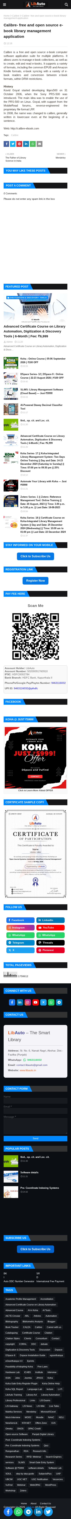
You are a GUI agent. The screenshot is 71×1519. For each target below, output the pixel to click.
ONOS (20, 1428)
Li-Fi (60, 1389)
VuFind (9, 1485)
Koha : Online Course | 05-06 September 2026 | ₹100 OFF (43, 360)
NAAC (51, 1417)
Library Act (31, 1395)
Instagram (18, 927)
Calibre (15, 16)
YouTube (48, 927)
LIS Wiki (41, 1406)
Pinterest (48, 950)
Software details (29, 1172)
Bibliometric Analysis (33, 1321)
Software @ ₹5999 (14, 1468)
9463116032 (34, 1059)
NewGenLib (11, 1423)
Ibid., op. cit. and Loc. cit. (35, 420)
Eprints (30, 1361)
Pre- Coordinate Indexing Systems (39, 1188)
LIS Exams (45, 1400)
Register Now (35, 580)
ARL (27, 1316)
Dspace (58, 1350)
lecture (50, 1389)
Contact (55, 1338)
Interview (52, 1372)
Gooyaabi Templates (54, 1514)
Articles (37, 1316)
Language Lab (34, 1389)
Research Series (13, 1457)
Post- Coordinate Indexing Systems (22, 1440)
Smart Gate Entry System (41, 1462)
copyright (10, 1344)
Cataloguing (11, 1333)
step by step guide (25, 1473)
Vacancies (58, 1479)
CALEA (26, 1327)
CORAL (23, 1344)
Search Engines (54, 1457)
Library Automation (50, 1395)
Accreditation (46, 1299)
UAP (58, 1473)
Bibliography (11, 1321)
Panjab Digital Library (43, 1434)
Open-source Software (16, 1434)
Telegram (18, 942)
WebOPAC (35, 1485)
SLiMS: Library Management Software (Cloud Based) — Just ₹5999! (41, 391)
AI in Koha (33, 1310)
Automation (51, 1316)
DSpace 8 (10, 1355)
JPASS (39, 1378)
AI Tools (46, 1310)
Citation (48, 1333)
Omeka (9, 1428)
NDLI (61, 1417)
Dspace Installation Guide (32, 1355)
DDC (33, 1344)
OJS (53, 1423)
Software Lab (55, 1468)
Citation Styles (12, 1338)
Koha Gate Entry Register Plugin (21, 1383)
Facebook (18, 920)
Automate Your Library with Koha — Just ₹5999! (43, 483)
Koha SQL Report (14, 1389)
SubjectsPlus (45, 1473)
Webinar (21, 1485)
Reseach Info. (40, 1451)
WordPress (50, 1485)
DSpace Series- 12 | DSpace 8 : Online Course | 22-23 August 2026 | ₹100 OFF (42, 376)
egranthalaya (56, 1355)
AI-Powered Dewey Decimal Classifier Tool (41, 407)
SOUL (8, 1473)
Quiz (46, 1445)
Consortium (41, 1338)
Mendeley (31, 1411)
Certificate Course (31, 1333)
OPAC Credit (34, 1428)
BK (5, 1273)
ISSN (8, 1378)
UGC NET (22, 1479)
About (33, 1503)
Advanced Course (14, 1310)
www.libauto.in (28, 1070)
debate (44, 1344)
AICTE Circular (12, 1316)
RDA (26, 1451)
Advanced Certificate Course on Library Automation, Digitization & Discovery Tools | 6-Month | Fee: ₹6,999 (34, 331)
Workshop (10, 1490)
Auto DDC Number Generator (19, 1281)
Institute (39, 1372)
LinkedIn (47, 920)
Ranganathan (12, 1451)
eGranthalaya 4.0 (14, 1361)
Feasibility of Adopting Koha (19, 1366)
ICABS (27, 1372)
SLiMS (21, 1462)
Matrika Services (13, 1411)
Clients (27, 1338)
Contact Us (45, 1503)
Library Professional (15, 1400)
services (9, 1462)
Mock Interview (12, 1417)
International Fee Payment (50, 1281)
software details (36, 1468)
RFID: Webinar (34, 1457)
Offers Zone (41, 1423)
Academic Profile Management (20, 1299)
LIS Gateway (11, 1406)
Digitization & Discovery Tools (20, 1350)
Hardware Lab (12, 1372)
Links (32, 1400)
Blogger (51, 1321)
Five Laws (43, 1366)
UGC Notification (39, 1479)
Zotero (23, 1490)
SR (38, 1273)
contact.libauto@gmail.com (32, 1064)
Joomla (28, 1378)
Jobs (17, 1378)
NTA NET (26, 1423)
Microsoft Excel (48, 1411)
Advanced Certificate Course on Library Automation (30, 1304)
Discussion (44, 1350)
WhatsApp (18, 935)
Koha (50, 1378)
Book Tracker (12, 1327)
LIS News (27, 1406)
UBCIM (9, 1479)
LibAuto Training (13, 1395)
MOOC (28, 1417)
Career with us (54, 1327)
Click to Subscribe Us (35, 556)
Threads (48, 942)
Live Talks (54, 1406)
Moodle (40, 1417)
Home (7, 16)
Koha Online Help (51, 1383)
